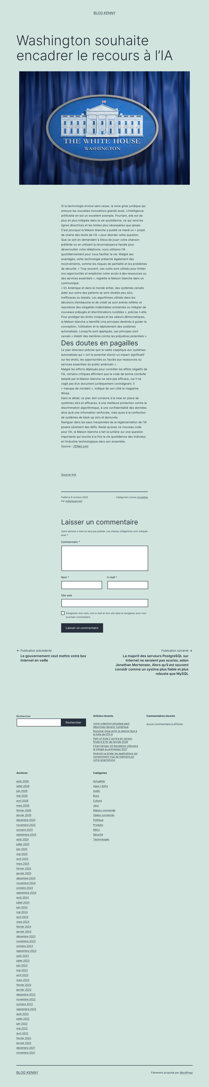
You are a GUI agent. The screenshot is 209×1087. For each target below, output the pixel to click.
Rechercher (23, 716)
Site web (66, 595)
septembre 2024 (26, 892)
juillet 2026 (22, 786)
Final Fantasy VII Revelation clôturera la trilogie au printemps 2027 (115, 747)
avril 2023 (22, 975)
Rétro (96, 829)
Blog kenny (104, 13)
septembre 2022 (26, 1009)
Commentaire (70, 541)
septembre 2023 (26, 950)
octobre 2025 (24, 829)
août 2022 (22, 1013)
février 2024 (23, 926)
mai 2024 (22, 912)
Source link (68, 474)
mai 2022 (22, 1028)
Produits (98, 824)
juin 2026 (21, 790)
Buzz (96, 795)
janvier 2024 (23, 931)
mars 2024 (22, 921)
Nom (65, 577)
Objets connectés (103, 815)
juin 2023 (21, 965)
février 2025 (23, 868)
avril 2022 (22, 1033)
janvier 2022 (23, 1042)
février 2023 (23, 984)
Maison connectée (104, 810)
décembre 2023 (25, 936)
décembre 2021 (25, 1047)
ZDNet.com (80, 446)
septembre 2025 (26, 834)
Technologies (101, 839)
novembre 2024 (26, 883)
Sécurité (98, 834)
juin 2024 (22, 907)
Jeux (96, 805)
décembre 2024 (26, 878)
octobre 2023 (24, 946)
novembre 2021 (25, 1052)
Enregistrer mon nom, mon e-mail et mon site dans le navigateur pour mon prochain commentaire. (106, 615)
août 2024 (22, 897)
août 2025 (22, 839)
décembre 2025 (25, 819)
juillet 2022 (22, 1018)
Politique (98, 819)
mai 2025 (22, 854)
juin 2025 (21, 849)
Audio (96, 790)
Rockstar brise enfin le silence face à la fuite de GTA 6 (115, 733)
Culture (97, 800)
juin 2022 (21, 1023)
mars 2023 (22, 980)
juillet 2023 (22, 960)
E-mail (112, 577)
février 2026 (23, 810)
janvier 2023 (23, 989)
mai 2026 (22, 795)
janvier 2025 (23, 873)
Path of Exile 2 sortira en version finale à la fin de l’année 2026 (112, 740)
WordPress (186, 1072)
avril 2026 (22, 800)
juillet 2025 (22, 844)
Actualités (142, 497)
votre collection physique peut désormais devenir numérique (111, 725)
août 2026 (22, 781)
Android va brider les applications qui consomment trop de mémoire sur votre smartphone (115, 757)
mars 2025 (22, 863)
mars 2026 (22, 805)
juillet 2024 (23, 902)
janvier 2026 (23, 815)
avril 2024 (22, 916)
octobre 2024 (24, 887)
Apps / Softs (100, 786)
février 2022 (23, 1038)
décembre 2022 (25, 994)
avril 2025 (22, 858)
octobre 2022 (24, 1004)
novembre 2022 (26, 999)
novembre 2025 (26, 824)
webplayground (73, 501)
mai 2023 (22, 970)
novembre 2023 (26, 941)
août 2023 (22, 955)
